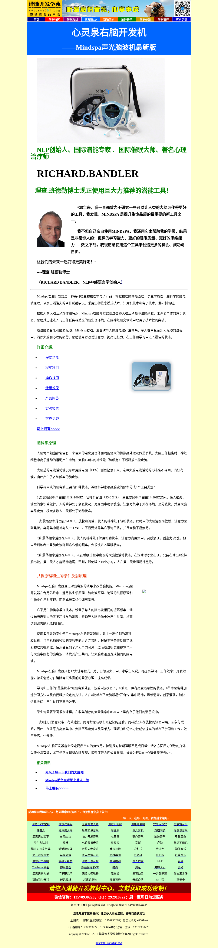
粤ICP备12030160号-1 (109, 943)
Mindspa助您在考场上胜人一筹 (67, 780)
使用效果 (52, 388)
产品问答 (52, 398)
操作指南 (52, 378)
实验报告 (52, 408)
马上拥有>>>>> (48, 429)
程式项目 (52, 367)
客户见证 (52, 418)
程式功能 (52, 357)
